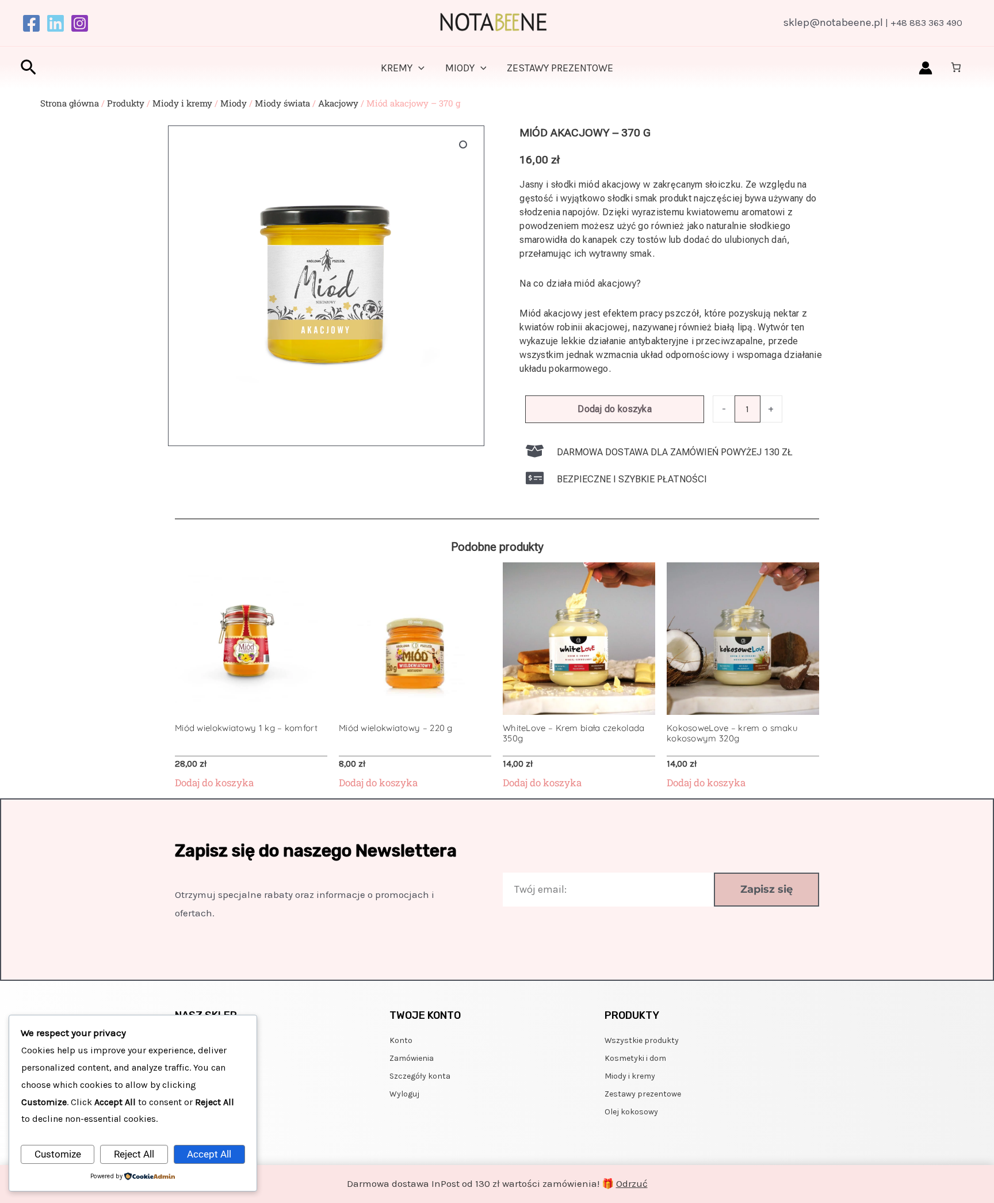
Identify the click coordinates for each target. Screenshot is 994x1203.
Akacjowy (338, 103)
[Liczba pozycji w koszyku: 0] (956, 67)
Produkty (125, 103)
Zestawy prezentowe (560, 68)
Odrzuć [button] (632, 1183)
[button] (28, 68)
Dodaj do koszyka (615, 408)
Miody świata (282, 103)
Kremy (396, 68)
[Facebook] (31, 23)
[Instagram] (79, 23)
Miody (460, 68)
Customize (58, 1154)
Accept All (209, 1154)
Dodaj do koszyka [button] (214, 782)
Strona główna (69, 103)
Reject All (134, 1154)
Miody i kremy (182, 103)
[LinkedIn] (55, 23)
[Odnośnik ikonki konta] (925, 68)
